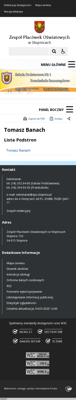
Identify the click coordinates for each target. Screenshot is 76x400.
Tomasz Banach (18, 150)
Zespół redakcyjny (18, 211)
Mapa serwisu (43, 5)
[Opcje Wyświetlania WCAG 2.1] (63, 51)
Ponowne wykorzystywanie (24, 291)
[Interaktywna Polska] (68, 389)
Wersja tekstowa (13, 12)
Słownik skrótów (17, 269)
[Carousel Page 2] (43, 91)
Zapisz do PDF (36, 118)
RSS (9, 286)
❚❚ (8, 91)
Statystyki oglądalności (21, 303)
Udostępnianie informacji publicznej (29, 297)
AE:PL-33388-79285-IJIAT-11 (38, 200)
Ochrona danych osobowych (25, 280)
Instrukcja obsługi (18, 274)
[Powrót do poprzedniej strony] (69, 118)
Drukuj (58, 118)
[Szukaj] (54, 51)
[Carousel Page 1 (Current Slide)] (39, 91)
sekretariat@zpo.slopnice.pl (34, 194)
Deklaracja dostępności (17, 5)
